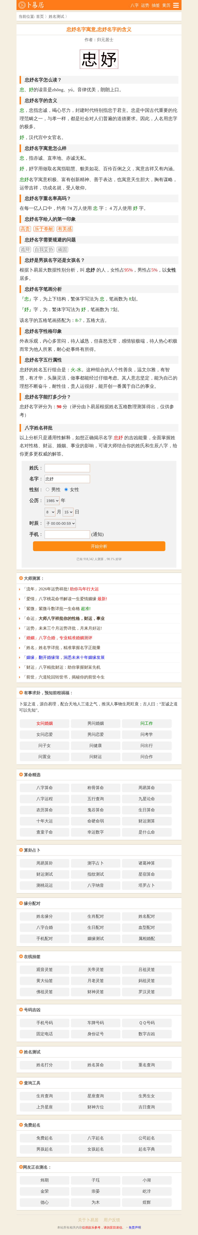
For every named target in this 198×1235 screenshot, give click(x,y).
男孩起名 (44, 1149)
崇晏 (96, 1191)
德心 (44, 1202)
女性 (74, 489)
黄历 (166, 5)
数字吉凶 (146, 1034)
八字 (134, 5)
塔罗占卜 (146, 885)
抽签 (156, 5)
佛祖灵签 (44, 992)
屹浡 (147, 1191)
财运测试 (44, 874)
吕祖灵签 (146, 969)
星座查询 (95, 1096)
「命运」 (63, 618)
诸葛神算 (146, 863)
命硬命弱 (95, 821)
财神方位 (95, 1107)
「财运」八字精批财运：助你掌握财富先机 (61, 667)
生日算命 (146, 810)
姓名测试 (56, 16)
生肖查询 (44, 1096)
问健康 (95, 745)
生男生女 (146, 1096)
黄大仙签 (44, 980)
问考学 (147, 734)
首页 (40, 16)
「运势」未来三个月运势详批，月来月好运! (62, 628)
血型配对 (146, 927)
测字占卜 (95, 863)
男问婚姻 (95, 723)
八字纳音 (95, 885)
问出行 (147, 745)
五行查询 (95, 799)
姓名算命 (95, 1065)
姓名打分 (44, 1065)
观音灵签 (44, 969)
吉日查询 (146, 1107)
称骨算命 (95, 787)
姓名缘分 (44, 916)
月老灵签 (95, 980)
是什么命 (146, 832)
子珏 (96, 1180)
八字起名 (95, 1138)
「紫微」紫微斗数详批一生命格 (56, 608)
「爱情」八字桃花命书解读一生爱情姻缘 (64, 599)
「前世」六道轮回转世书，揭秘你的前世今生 (63, 677)
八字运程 (44, 799)
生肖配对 (95, 916)
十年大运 (44, 821)
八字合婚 (44, 927)
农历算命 (44, 810)
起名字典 (146, 1149)
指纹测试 (95, 874)
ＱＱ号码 (147, 1023)
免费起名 (44, 1138)
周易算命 (146, 787)
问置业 (44, 756)
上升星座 (44, 1107)
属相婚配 (146, 938)
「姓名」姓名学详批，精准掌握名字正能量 (61, 647)
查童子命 (44, 832)
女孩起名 (95, 1149)
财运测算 (146, 821)
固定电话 (44, 1034)
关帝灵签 (95, 969)
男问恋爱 (95, 734)
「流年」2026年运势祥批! (60, 589)
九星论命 (146, 799)
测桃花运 (44, 885)
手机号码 (44, 1023)
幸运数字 (95, 832)
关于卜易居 (88, 1220)
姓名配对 (146, 916)
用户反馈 (112, 1220)
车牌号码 (95, 1023)
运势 (145, 5)
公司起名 (146, 1138)
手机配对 (44, 938)
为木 (96, 1202)
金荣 (44, 1191)
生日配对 (95, 927)
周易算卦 (44, 863)
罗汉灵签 (146, 992)
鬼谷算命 (95, 810)
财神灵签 (95, 992)
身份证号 (95, 1034)
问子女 (44, 745)
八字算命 (44, 787)
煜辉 (147, 1202)
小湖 (147, 1180)
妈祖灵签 (146, 980)
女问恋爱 (44, 734)
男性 (55, 489)
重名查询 (146, 1065)
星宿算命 (146, 874)
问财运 (95, 756)
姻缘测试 (95, 938)
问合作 (147, 756)
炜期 (44, 1180)
